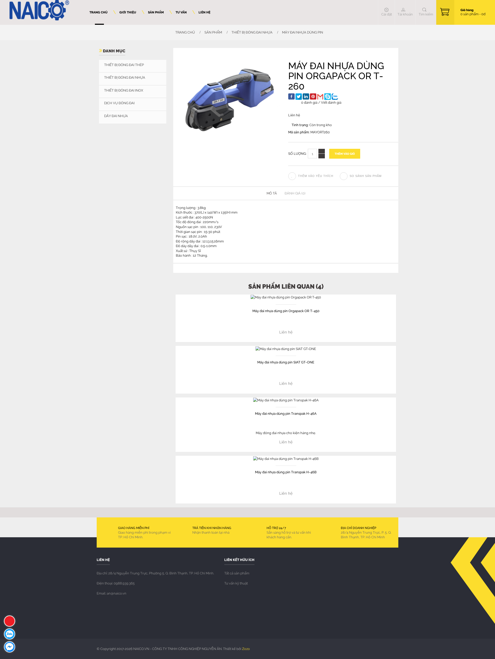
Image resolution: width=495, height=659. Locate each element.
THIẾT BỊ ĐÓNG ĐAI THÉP (124, 64)
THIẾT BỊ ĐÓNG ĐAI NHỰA (252, 32)
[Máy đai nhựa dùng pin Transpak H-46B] (286, 458)
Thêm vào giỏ (345, 154)
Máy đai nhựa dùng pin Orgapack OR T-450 (285, 310)
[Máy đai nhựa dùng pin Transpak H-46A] (286, 399)
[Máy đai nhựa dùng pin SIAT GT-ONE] (285, 348)
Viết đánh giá (331, 102)
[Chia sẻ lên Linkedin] (306, 96)
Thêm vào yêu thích (315, 175)
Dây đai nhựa (116, 115)
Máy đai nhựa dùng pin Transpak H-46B (286, 471)
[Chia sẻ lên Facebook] (291, 96)
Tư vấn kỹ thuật (236, 583)
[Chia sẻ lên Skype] (327, 96)
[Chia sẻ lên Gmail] (320, 96)
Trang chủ (185, 32)
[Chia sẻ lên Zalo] (335, 96)
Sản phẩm (213, 32)
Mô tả (272, 193)
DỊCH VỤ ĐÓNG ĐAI (119, 103)
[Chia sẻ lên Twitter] (298, 96)
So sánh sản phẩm (366, 175)
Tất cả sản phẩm (236, 573)
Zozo (246, 648)
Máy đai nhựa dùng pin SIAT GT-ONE (285, 362)
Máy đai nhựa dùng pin (302, 32)
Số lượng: (297, 153)
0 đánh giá (309, 102)
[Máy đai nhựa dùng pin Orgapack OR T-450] (286, 297)
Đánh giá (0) (295, 193)
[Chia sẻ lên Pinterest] (313, 96)
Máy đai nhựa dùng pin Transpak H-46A (286, 413)
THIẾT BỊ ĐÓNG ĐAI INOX (123, 90)
